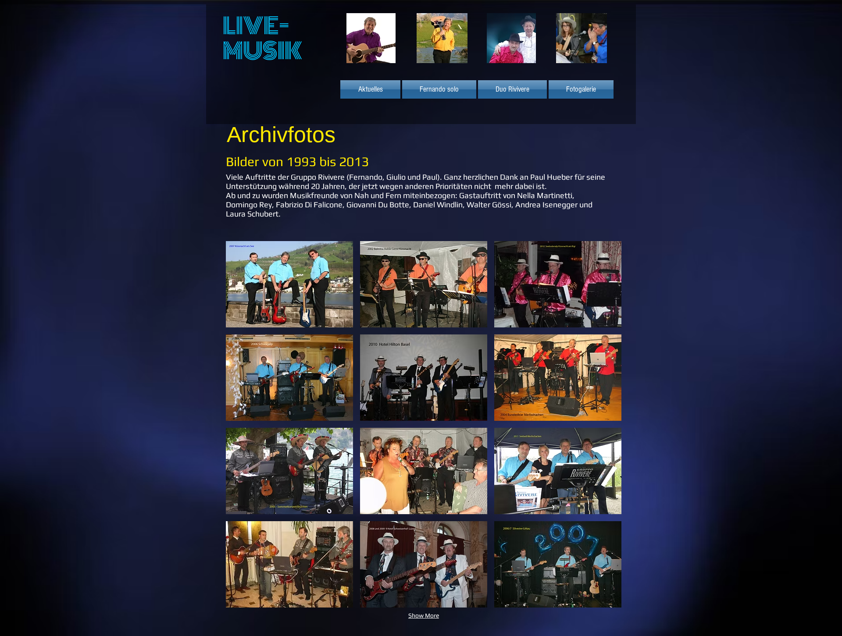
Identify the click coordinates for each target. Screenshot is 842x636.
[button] (289, 284)
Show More (423, 615)
